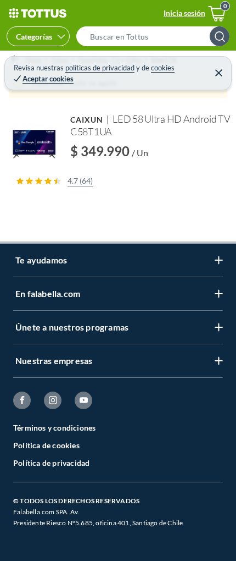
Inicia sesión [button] (184, 13)
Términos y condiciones (54, 427)
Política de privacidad (51, 463)
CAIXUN (86, 119)
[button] (156, 36)
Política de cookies (46, 445)
